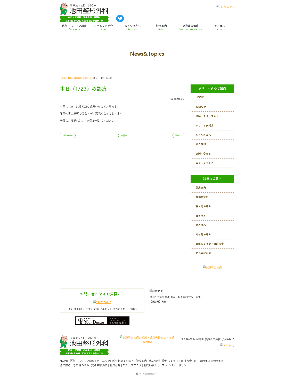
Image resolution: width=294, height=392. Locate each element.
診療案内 (161, 27)
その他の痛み (203, 234)
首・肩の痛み (203, 206)
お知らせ (201, 106)
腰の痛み (201, 215)
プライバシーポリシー (175, 365)
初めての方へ (132, 27)
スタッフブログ (204, 162)
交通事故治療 (190, 27)
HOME (200, 97)
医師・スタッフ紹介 (74, 27)
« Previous (67, 135)
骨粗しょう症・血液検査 (210, 243)
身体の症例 (202, 197)
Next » (178, 135)
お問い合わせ (203, 153)
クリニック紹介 (103, 27)
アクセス (219, 27)
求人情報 (201, 144)
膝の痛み (201, 225)
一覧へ (124, 135)
